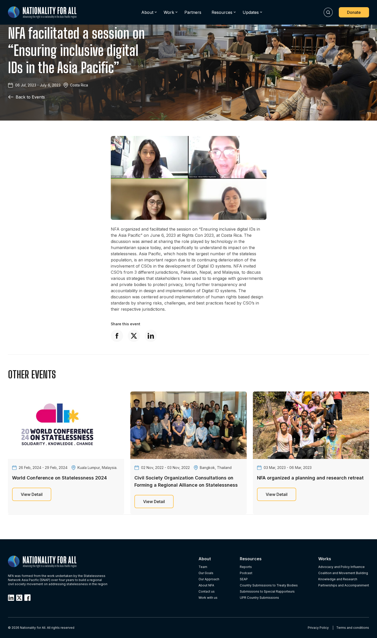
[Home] (42, 12)
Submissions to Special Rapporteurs (267, 591)
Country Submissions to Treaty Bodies (269, 585)
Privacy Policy (318, 628)
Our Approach (209, 579)
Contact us (207, 591)
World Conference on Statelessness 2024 (59, 477)
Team (203, 567)
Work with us (208, 598)
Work (169, 12)
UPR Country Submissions (259, 598)
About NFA (206, 585)
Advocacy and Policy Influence (341, 567)
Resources (222, 12)
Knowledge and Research (337, 579)
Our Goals (206, 573)
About (147, 12)
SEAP (244, 579)
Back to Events (30, 97)
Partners (192, 12)
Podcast (246, 573)
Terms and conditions (352, 628)
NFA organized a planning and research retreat (310, 477)
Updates (251, 12)
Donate (354, 12)
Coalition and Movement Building (343, 573)
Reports (246, 567)
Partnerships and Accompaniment (343, 585)
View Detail (32, 494)
